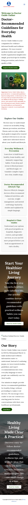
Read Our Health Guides (14, 323)
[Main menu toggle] (24, 4)
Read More (6, 409)
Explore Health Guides (10, 67)
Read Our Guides (14, 487)
